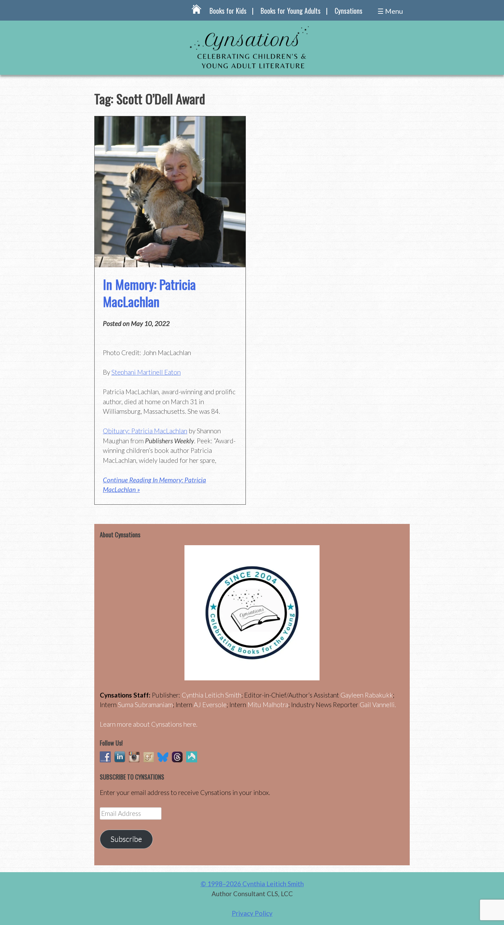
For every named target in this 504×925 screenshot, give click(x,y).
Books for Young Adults (291, 10)
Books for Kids (228, 10)
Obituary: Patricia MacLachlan (145, 431)
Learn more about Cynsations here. (148, 724)
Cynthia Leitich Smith (211, 695)
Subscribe (126, 838)
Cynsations (348, 10)
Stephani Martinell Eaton (146, 372)
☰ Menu (390, 11)
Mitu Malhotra (268, 705)
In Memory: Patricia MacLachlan (149, 292)
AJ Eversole (210, 705)
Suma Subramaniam (145, 705)
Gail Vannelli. (378, 705)
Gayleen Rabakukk (366, 695)
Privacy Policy (252, 913)
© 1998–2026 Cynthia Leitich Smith (252, 884)
